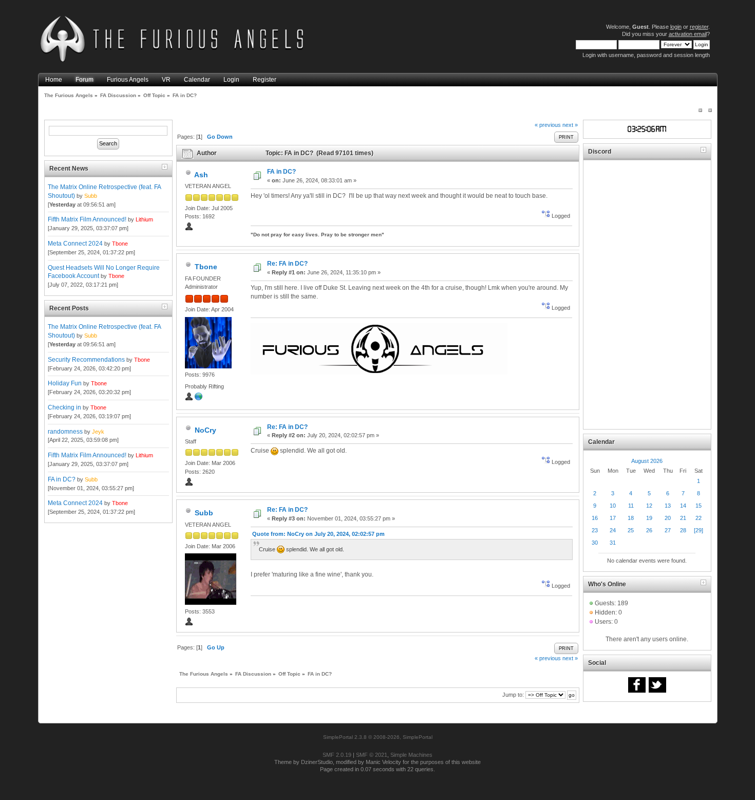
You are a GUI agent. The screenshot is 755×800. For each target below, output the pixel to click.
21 (683, 518)
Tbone (120, 243)
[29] (698, 530)
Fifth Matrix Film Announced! (87, 219)
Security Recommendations (86, 359)
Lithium (144, 219)
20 (668, 518)
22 (698, 518)
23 (595, 530)
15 (698, 506)
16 (595, 518)
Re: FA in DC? (287, 263)
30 (595, 542)
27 (668, 530)
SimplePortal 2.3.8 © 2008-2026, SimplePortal (377, 737)
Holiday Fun (65, 383)
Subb (90, 196)
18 (631, 518)
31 (613, 542)
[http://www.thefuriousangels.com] (199, 399)
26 (649, 530)
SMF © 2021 (371, 755)
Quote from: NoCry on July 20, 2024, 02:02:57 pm (318, 534)
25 (631, 530)
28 (683, 530)
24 (613, 530)
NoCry (205, 430)
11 (631, 506)
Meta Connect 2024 (75, 243)
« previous (548, 125)
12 (649, 506)
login (676, 27)
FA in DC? (62, 479)
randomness (65, 431)
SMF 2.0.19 (337, 755)
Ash (201, 175)
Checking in (64, 407)
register (699, 27)
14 (683, 506)
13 (668, 506)
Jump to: (513, 695)
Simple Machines (411, 755)
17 (613, 518)
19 (649, 518)
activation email (688, 34)
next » (570, 125)
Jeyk (98, 432)
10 (613, 506)
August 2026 (647, 461)
